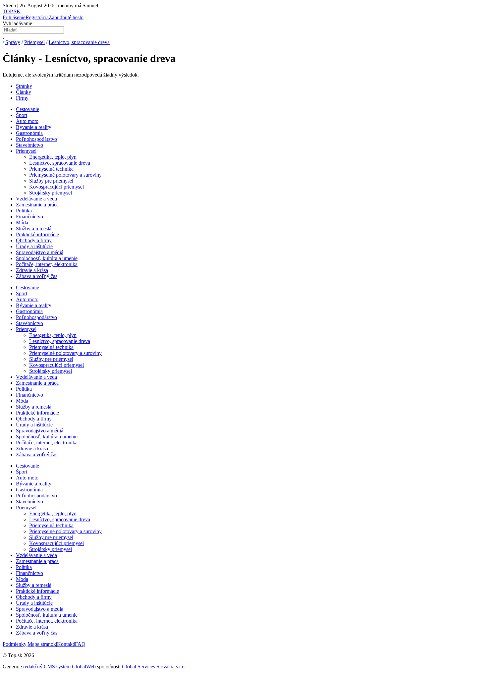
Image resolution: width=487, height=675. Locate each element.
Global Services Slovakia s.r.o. (154, 666)
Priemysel (34, 42)
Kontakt (65, 644)
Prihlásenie (14, 17)
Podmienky (15, 644)
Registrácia (37, 17)
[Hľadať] (3, 36)
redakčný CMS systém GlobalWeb (59, 666)
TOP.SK (12, 11)
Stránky (24, 86)
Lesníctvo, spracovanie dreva (79, 42)
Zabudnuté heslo (66, 17)
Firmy (22, 98)
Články (23, 92)
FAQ (80, 644)
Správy (12, 42)
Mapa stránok (41, 644)
